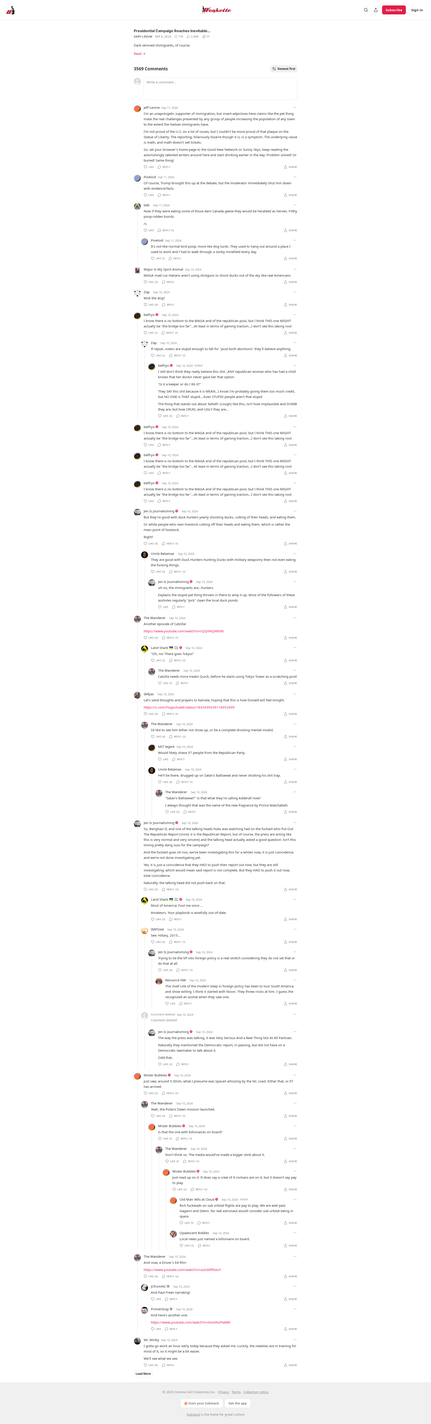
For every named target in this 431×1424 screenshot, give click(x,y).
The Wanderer (154, 617)
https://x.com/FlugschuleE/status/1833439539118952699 (189, 707)
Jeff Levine (152, 107)
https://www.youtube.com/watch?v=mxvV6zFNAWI (190, 1322)
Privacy (223, 1392)
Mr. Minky (151, 1339)
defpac (149, 694)
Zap (147, 292)
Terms (236, 1392)
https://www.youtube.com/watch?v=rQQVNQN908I (184, 631)
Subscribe (394, 10)
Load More (143, 1374)
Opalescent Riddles (194, 1233)
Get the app (238, 1403)
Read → (139, 53)
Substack (193, 1414)
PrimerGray (160, 1309)
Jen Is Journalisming (159, 511)
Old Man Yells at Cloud (197, 1199)
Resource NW (175, 980)
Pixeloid (150, 177)
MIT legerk (166, 746)
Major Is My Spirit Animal (163, 269)
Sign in (417, 10)
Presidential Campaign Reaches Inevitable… (172, 31)
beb (147, 205)
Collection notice (256, 1392)
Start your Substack (203, 1403)
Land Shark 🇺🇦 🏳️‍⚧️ (164, 647)
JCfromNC (158, 1286)
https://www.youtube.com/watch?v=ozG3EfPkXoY (182, 1269)
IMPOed (157, 929)
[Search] (365, 9)
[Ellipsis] (295, 107)
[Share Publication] (375, 9)
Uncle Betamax (162, 553)
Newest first (286, 69)
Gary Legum (143, 36)
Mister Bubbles (155, 1075)
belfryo (149, 314)
